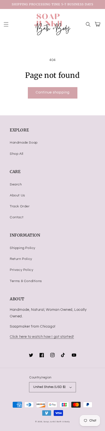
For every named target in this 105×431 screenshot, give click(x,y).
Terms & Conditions (26, 281)
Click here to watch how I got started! (42, 337)
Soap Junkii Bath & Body (56, 422)
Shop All (16, 154)
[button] (6, 24)
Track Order (20, 206)
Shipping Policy (22, 248)
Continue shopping (53, 92)
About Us (17, 195)
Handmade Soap (24, 142)
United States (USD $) (49, 387)
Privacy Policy (21, 270)
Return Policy (21, 259)
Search (16, 184)
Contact (16, 217)
